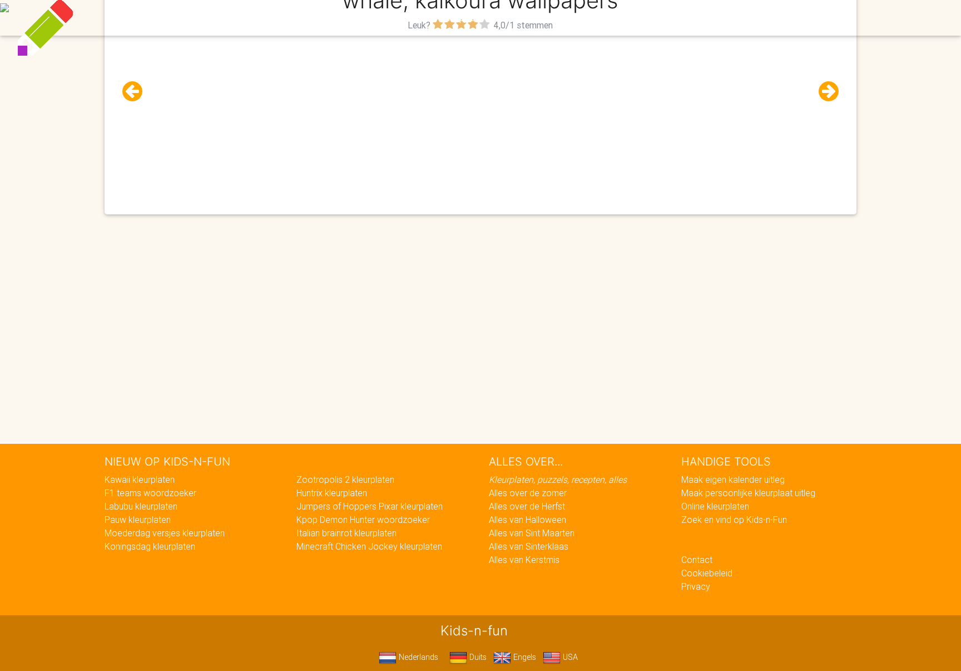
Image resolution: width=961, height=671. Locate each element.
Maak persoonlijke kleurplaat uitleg (748, 492)
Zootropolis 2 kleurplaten (345, 479)
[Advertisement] (480, 112)
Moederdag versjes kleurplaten (165, 532)
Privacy (695, 586)
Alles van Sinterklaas (528, 546)
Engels (523, 657)
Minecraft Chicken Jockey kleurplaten (369, 546)
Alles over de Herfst (527, 506)
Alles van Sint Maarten (531, 532)
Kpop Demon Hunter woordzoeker (363, 519)
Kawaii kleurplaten (140, 479)
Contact (696, 559)
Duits (477, 657)
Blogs (381, 17)
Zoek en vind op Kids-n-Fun (734, 519)
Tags (705, 17)
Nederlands (417, 657)
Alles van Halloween (527, 519)
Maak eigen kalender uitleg (733, 479)
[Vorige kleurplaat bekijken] (136, 91)
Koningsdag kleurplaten (150, 546)
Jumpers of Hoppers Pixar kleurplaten (369, 506)
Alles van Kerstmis (524, 559)
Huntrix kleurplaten (331, 492)
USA (569, 657)
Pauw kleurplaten (138, 519)
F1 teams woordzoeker (150, 492)
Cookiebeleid (706, 573)
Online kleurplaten (715, 506)
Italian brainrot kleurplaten (346, 532)
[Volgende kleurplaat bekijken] (824, 91)
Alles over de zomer (528, 492)
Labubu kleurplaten (141, 506)
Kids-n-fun (237, 17)
